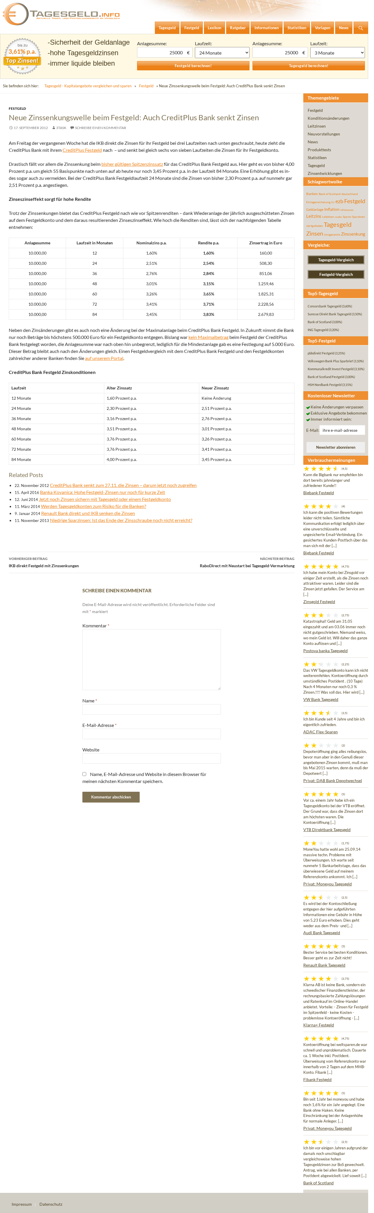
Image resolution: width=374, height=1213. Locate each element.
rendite (338, 216)
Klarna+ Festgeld (318, 1024)
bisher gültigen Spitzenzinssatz (132, 164)
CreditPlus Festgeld (82, 150)
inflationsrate (347, 209)
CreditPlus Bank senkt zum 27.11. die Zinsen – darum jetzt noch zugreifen (123, 485)
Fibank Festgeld (317, 1079)
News (313, 141)
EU (333, 202)
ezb (339, 201)
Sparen (347, 216)
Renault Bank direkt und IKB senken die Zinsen (88, 513)
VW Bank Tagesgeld (320, 699)
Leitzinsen (317, 125)
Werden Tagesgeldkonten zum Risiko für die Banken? (93, 506)
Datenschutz (50, 1204)
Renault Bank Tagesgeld (324, 965)
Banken (312, 194)
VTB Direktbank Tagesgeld (327, 829)
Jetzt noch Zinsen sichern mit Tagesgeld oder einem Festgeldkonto (105, 499)
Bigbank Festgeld (318, 492)
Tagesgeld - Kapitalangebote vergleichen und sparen (87, 85)
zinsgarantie (332, 234)
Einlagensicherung (318, 202)
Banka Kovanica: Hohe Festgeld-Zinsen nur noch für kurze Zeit (102, 492)
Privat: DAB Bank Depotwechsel (332, 780)
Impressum (22, 1204)
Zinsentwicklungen (325, 173)
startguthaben (314, 225)
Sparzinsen (358, 216)
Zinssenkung (353, 234)
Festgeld (146, 85)
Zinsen (314, 233)
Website (90, 749)
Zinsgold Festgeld (319, 601)
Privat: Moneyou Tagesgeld (327, 883)
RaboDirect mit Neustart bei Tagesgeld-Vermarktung (247, 562)
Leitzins (313, 216)
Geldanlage (314, 209)
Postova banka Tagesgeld (325, 650)
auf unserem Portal (104, 358)
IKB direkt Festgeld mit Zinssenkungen (44, 562)
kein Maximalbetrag (208, 337)
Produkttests (319, 149)
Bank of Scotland (330, 194)
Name (89, 700)
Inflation (332, 209)
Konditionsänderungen (328, 118)
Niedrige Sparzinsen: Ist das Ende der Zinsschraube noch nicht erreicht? (121, 520)
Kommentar (95, 625)
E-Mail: (312, 430)
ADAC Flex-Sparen (320, 731)
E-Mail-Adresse (99, 725)
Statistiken (317, 157)
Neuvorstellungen (324, 133)
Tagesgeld (316, 165)
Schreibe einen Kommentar (100, 128)
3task (61, 128)
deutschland (350, 194)
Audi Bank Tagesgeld (321, 932)
